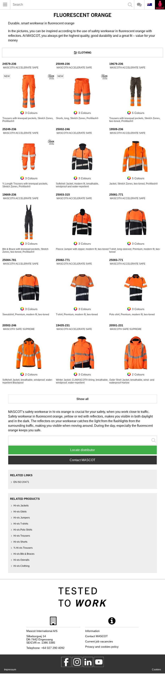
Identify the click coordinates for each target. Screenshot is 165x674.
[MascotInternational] (99, 662)
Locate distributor (82, 450)
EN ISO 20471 (21, 482)
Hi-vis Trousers (21, 535)
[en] (160, 5)
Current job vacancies (99, 641)
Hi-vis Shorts (20, 541)
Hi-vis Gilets (20, 511)
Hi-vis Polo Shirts (22, 529)
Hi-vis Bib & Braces (23, 553)
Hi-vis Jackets (21, 505)
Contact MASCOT (82, 460)
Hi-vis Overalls (21, 560)
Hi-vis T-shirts (20, 523)
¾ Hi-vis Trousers (23, 547)
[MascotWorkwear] (66, 662)
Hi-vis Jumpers (21, 517)
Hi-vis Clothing (21, 566)
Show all (82, 399)
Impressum (10, 669)
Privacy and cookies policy (102, 646)
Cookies (156, 669)
